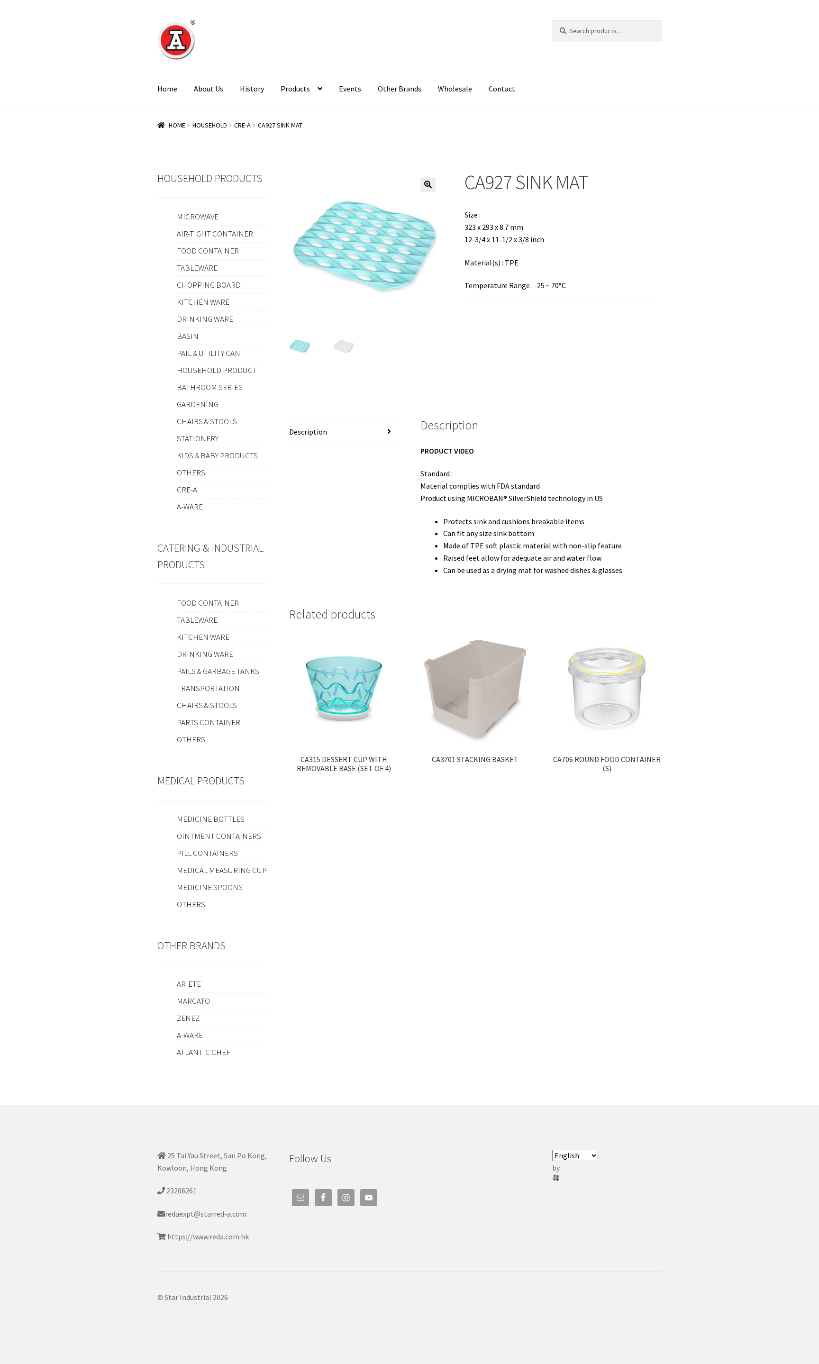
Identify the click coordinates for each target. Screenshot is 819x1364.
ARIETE (189, 984)
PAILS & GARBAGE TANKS (218, 671)
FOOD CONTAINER (208, 251)
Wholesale (455, 88)
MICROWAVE (197, 216)
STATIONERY (197, 438)
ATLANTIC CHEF (203, 1052)
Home (167, 88)
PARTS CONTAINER (208, 722)
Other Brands (399, 88)
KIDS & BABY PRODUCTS (217, 455)
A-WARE (190, 506)
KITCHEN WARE (203, 302)
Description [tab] (308, 431)
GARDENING (197, 404)
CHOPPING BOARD (209, 285)
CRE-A (242, 125)
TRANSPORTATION (208, 688)
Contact (502, 88)
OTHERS (191, 472)
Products (295, 88)
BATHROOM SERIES (210, 387)
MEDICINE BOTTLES (211, 819)
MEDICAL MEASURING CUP (222, 870)
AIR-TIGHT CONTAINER (215, 233)
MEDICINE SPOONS (210, 887)
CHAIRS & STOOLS (207, 421)
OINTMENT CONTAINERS (219, 836)
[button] (428, 184)
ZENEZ (188, 1018)
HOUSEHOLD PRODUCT (217, 370)
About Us (208, 88)
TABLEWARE (197, 268)
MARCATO (193, 1001)
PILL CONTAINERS (207, 853)
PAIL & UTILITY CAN (208, 353)
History (252, 88)
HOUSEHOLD (209, 125)
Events (350, 88)
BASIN (188, 336)
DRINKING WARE (205, 319)
